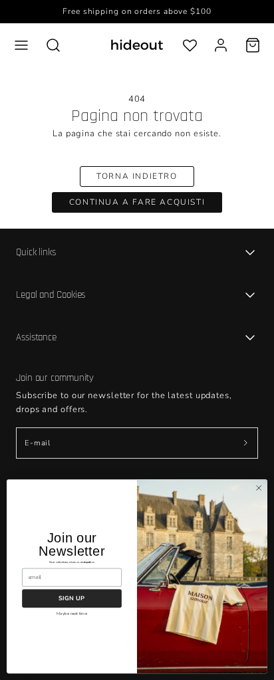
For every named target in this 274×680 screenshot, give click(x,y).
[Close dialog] (259, 488)
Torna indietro (136, 176)
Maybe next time (71, 613)
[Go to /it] (137, 45)
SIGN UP (72, 598)
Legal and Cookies (50, 294)
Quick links (36, 252)
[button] (21, 45)
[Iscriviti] (245, 443)
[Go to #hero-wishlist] (190, 45)
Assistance (36, 337)
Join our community (55, 378)
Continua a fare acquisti (137, 202)
